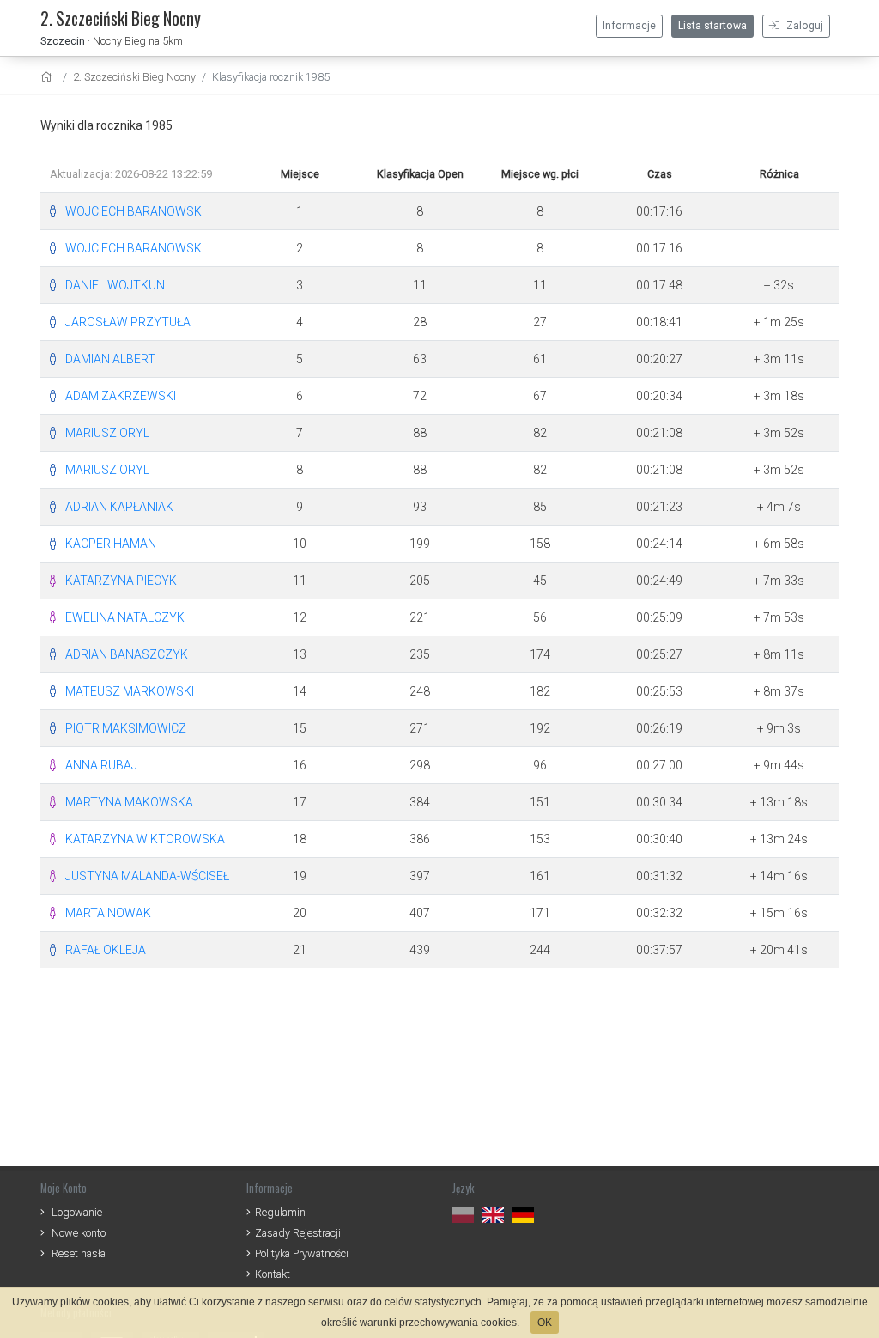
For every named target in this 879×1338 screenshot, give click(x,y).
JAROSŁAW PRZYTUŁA (128, 322)
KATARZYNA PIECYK (121, 580)
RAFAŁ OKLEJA (105, 950)
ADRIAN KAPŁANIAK (119, 507)
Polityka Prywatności (302, 1253)
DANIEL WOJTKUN (115, 285)
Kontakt (272, 1274)
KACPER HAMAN (110, 543)
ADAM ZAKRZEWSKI (120, 396)
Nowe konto (79, 1232)
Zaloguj (803, 26)
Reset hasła (79, 1253)
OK (544, 1323)
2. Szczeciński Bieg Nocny (134, 76)
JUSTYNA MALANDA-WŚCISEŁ (147, 876)
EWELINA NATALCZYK (125, 617)
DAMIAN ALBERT (110, 359)
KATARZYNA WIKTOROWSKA (145, 839)
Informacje (629, 26)
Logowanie (77, 1212)
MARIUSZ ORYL (107, 433)
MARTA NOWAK (108, 913)
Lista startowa (712, 26)
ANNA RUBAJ (101, 765)
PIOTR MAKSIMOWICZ (125, 728)
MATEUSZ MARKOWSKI (129, 691)
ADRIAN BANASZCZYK (126, 654)
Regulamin (280, 1212)
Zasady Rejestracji (298, 1232)
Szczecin (62, 40)
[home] (48, 76)
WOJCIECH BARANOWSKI (134, 211)
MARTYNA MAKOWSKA (129, 802)
